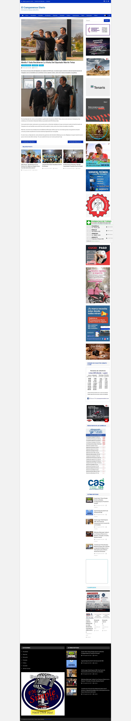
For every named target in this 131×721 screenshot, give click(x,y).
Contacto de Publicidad (39, 1)
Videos (95, 15)
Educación (25, 657)
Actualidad (33, 15)
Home (26, 15)
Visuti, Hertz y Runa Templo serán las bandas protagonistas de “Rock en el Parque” (101, 501)
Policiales (40, 15)
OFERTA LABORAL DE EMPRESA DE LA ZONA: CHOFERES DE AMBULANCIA (97, 605)
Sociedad (62, 15)
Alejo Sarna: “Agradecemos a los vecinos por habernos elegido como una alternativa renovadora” (30, 166)
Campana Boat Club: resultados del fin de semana (52, 165)
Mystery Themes (47, 719)
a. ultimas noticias (26, 65)
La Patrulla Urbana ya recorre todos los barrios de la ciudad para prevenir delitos (76, 142)
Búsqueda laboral (96, 621)
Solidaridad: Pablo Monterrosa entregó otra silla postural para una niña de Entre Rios (30, 142)
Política (68, 15)
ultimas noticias (26, 668)
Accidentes (48, 15)
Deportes (55, 15)
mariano (36, 67)
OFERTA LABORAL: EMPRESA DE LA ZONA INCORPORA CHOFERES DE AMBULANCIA (89, 625)
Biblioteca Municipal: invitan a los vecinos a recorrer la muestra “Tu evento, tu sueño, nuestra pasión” (101, 535)
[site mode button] (105, 15)
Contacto (48, 1)
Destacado (89, 15)
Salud (82, 15)
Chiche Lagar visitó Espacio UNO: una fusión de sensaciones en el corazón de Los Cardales (101, 522)
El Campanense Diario (33, 7)
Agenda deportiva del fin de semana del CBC (101, 511)
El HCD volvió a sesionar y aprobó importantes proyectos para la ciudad (73, 165)
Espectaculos (76, 15)
